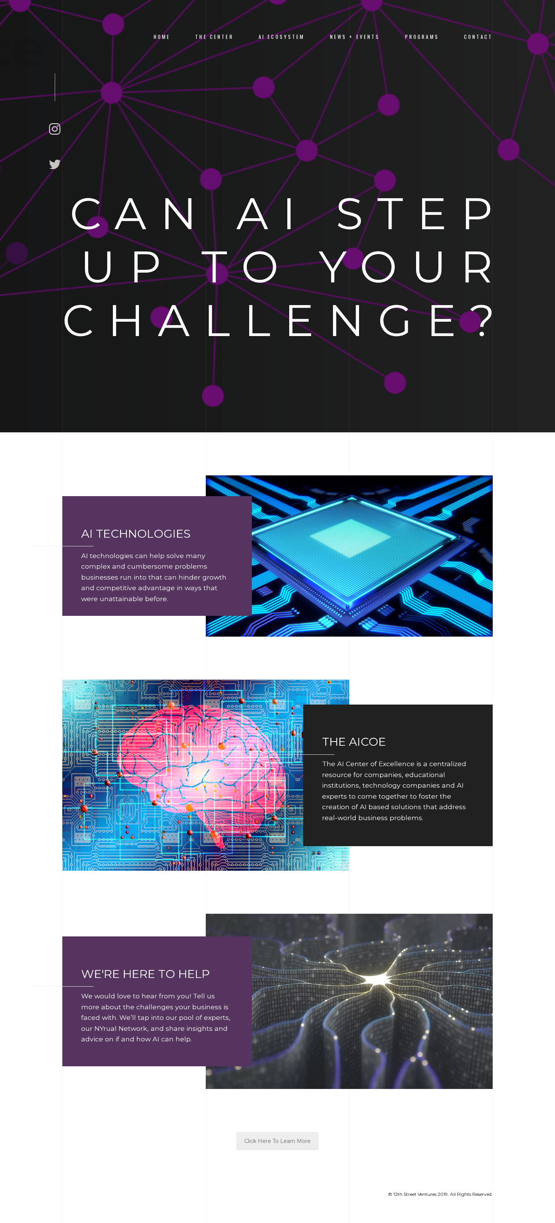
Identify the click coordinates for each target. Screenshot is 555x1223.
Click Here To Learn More (277, 1141)
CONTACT (478, 36)
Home (162, 36)
